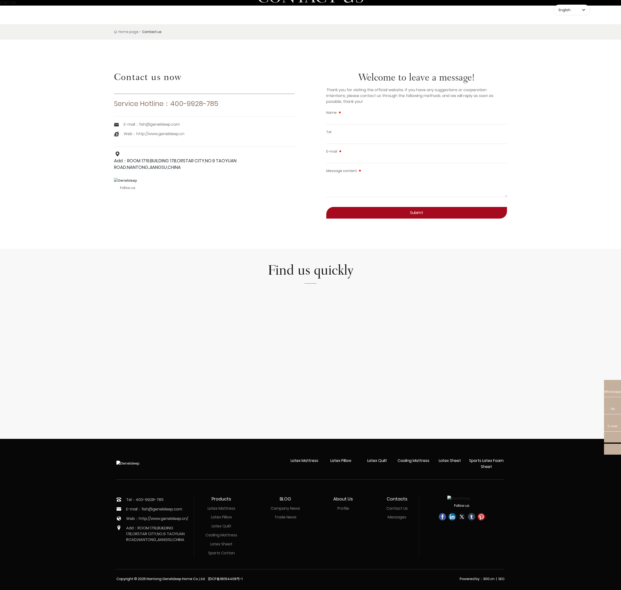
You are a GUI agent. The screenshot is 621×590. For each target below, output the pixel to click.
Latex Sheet (450, 460)
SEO (501, 578)
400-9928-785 (194, 103)
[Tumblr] (471, 516)
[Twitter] (462, 516)
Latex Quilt (377, 460)
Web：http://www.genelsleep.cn (154, 134)
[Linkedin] (452, 516)
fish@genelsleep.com (159, 124)
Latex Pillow (340, 460)
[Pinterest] (481, 516)
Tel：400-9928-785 (144, 499)
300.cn (489, 578)
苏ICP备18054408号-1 (225, 578)
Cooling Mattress (413, 460)
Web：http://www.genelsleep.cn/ (157, 518)
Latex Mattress (304, 460)
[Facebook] (442, 516)
